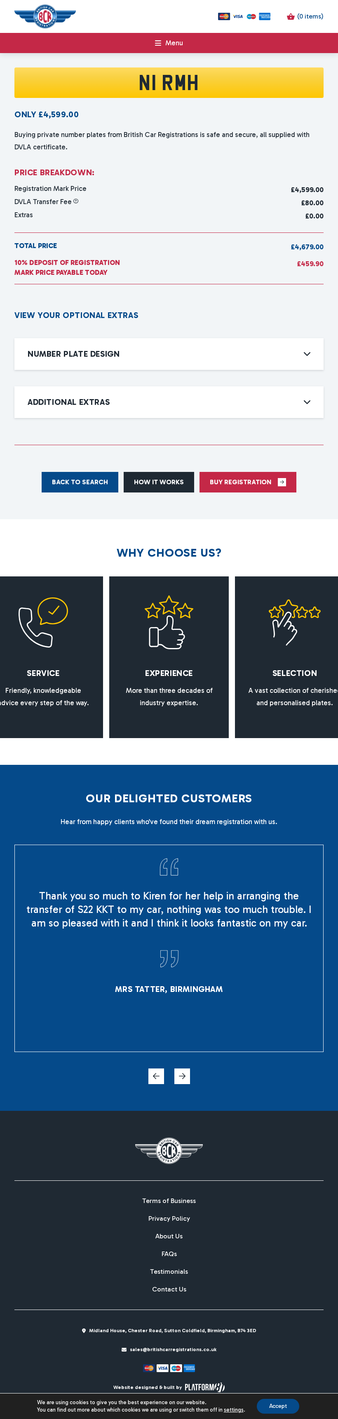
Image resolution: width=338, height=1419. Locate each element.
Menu (174, 43)
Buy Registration (240, 482)
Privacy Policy (169, 1218)
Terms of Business (169, 1201)
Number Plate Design (74, 354)
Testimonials (169, 1271)
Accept (278, 1406)
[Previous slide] (156, 1076)
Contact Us (169, 1289)
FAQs (169, 1254)
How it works (159, 482)
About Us (169, 1236)
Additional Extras (69, 402)
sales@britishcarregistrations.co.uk (173, 1349)
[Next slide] (182, 1076)
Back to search (80, 482)
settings (234, 1410)
